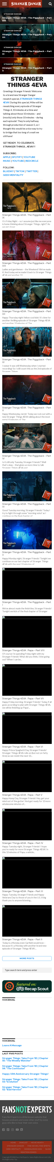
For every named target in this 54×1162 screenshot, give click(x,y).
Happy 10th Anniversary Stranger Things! (25, 1073)
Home (13, 1143)
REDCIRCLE (32, 160)
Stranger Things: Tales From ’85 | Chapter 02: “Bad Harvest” (25, 1088)
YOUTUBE (18, 160)
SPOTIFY (17, 157)
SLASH (48, 1149)
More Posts (27, 958)
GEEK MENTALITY (13, 174)
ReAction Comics (28, 1152)
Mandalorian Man (33, 1149)
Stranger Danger (15, 1146)
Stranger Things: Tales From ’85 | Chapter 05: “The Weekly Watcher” (25, 1059)
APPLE (6, 157)
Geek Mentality (13, 1149)
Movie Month (37, 1143)
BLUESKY (8, 171)
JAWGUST (23, 1143)
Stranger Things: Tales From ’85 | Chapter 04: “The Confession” (25, 1067)
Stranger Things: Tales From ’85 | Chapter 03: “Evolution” (25, 1080)
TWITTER (31, 171)
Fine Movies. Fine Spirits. (38, 1146)
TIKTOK (19, 171)
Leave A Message (12, 1045)
